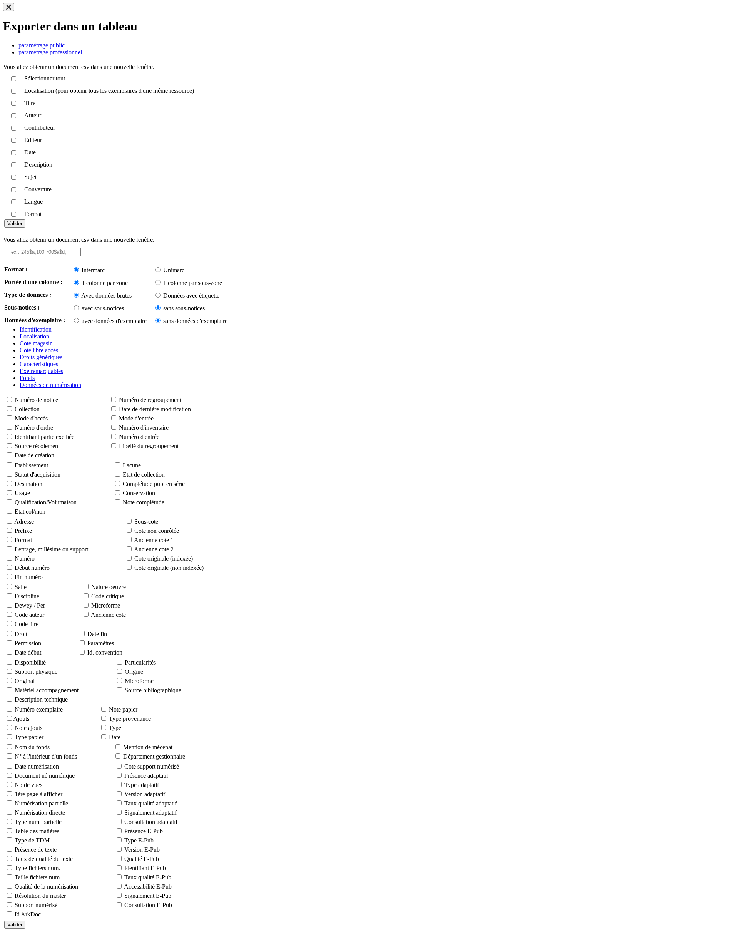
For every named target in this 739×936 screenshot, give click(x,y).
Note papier (123, 709)
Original (25, 681)
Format (23, 540)
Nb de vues (28, 785)
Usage (22, 493)
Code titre (26, 624)
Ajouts (21, 718)
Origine (134, 671)
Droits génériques (41, 357)
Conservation (139, 493)
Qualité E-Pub (141, 859)
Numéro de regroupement (150, 400)
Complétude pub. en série (154, 484)
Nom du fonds (32, 747)
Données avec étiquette (191, 295)
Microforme (105, 605)
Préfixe (23, 530)
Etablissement (31, 465)
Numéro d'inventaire (144, 427)
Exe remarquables (41, 371)
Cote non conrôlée (156, 530)
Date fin (97, 634)
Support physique (36, 671)
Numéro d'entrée (139, 437)
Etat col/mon (30, 511)
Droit (21, 634)
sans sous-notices (184, 308)
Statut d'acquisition (37, 474)
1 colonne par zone (105, 283)
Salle (21, 587)
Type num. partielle (38, 822)
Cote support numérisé (151, 766)
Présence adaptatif (146, 775)
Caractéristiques (39, 364)
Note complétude (143, 502)
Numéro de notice (36, 400)
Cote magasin (36, 343)
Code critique (107, 596)
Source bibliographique (153, 690)
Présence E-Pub (143, 831)
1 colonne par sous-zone (192, 283)
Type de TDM (32, 840)
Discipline (27, 596)
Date (114, 737)
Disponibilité (30, 662)
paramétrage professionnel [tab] (50, 52)
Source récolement (37, 446)
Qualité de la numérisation (46, 886)
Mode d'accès (31, 418)
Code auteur (29, 614)
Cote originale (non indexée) (169, 567)
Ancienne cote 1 (154, 540)
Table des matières (37, 831)
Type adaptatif (141, 785)
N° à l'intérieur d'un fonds (46, 756)
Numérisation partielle (41, 803)
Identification (36, 329)
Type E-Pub (139, 840)
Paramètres (100, 643)
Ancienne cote (108, 614)
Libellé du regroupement (149, 446)
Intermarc (93, 270)
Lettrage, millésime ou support (51, 549)
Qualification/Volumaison (46, 502)
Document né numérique (45, 775)
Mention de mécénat (147, 747)
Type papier (29, 737)
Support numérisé (36, 905)
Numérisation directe (40, 812)
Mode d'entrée (136, 418)
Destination (28, 484)
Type (115, 728)
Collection (27, 409)
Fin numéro (29, 577)
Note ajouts (28, 728)
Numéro (25, 558)
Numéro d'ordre (34, 427)
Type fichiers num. (37, 868)
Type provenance (130, 718)
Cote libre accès (39, 350)
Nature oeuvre (108, 587)
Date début (28, 652)
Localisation (34, 336)
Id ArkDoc (28, 914)
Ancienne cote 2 (154, 549)
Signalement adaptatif (150, 812)
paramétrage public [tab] (41, 45)
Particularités (140, 662)
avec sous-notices (103, 308)
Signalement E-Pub (147, 895)
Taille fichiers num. (38, 877)
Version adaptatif (144, 794)
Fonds (27, 378)
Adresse (24, 521)
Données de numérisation (50, 385)
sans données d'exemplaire (195, 321)
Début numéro (32, 567)
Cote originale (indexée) (163, 558)
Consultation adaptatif (150, 822)
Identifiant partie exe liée (44, 437)
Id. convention (104, 652)
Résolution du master (40, 895)
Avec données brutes (106, 295)
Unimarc (173, 270)
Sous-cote (146, 521)
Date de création (34, 455)
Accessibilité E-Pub (148, 886)
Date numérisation (37, 766)
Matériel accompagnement (47, 690)
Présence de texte (36, 849)
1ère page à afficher (38, 794)
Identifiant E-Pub (145, 868)
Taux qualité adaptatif (150, 803)
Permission (28, 643)
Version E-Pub (142, 849)
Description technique (41, 699)
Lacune (132, 465)
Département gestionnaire (154, 756)
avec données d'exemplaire (114, 321)
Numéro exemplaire (39, 709)
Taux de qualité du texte (44, 859)
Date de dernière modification (155, 409)
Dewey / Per (30, 605)
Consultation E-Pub (148, 905)
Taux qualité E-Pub (147, 877)
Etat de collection (144, 474)
